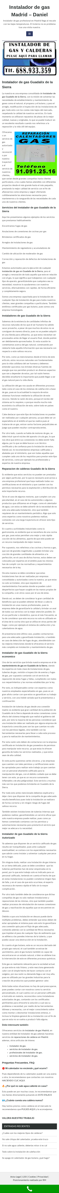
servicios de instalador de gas (23, 1049)
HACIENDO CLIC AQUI (13, 1080)
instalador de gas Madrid (37, 1030)
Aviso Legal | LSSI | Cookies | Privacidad (29, 1177)
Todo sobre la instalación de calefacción (21, 1152)
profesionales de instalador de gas (25, 1053)
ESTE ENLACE (45, 1095)
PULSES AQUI (28, 1109)
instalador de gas (17, 1046)
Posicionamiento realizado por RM (29, 1180)
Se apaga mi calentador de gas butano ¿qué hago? (26, 1158)
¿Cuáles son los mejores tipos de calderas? (22, 1133)
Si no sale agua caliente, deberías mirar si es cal (24, 1145)
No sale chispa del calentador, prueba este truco (25, 1139)
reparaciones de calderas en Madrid (31, 1037)
